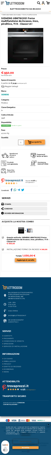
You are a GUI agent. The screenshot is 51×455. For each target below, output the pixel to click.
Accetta (25, 448)
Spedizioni (9, 344)
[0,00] (48, 3)
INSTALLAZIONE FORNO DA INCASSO (23, 249)
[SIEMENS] (5, 95)
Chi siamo (8, 359)
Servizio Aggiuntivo (14, 403)
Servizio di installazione (15, 346)
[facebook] (10, 190)
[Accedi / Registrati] (43, 3)
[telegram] (18, 190)
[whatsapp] (14, 190)
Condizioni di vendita (14, 341)
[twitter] (22, 190)
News (6, 372)
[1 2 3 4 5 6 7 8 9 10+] (15, 142)
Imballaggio (10, 361)
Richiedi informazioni (14, 213)
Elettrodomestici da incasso (25, 9)
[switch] (5, 450)
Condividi (8, 209)
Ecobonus (9, 369)
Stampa (8, 204)
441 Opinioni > (31, 390)
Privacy (7, 364)
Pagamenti (9, 338)
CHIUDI (48, 424)
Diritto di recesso (12, 366)
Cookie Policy (25, 434)
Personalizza (25, 441)
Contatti (8, 336)
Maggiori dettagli (11, 86)
